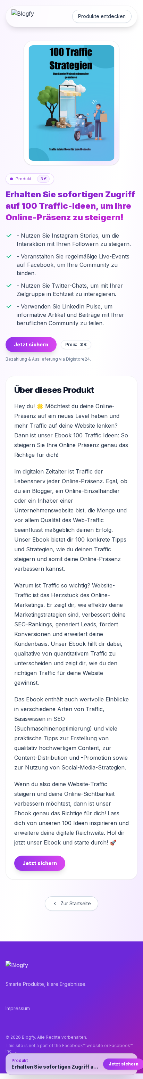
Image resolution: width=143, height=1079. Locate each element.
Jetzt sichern (31, 344)
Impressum (18, 1008)
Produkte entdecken (102, 16)
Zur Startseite (75, 903)
